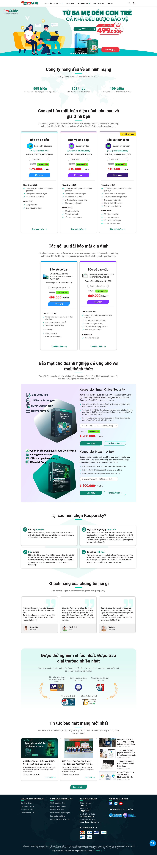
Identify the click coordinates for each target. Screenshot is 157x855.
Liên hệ (110, 3)
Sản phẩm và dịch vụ (53, 3)
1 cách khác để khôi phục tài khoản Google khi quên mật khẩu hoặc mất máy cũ (126, 752)
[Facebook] (110, 803)
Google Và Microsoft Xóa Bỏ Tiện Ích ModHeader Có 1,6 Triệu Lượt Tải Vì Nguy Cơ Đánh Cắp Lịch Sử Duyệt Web (125, 774)
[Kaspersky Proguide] (29, 3)
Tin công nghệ (83, 3)
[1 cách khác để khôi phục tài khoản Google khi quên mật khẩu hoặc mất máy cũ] (107, 753)
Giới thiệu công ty (26, 803)
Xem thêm (49, 777)
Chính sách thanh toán (57, 803)
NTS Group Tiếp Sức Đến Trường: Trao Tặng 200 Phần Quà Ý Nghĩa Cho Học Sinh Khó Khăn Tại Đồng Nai (78, 762)
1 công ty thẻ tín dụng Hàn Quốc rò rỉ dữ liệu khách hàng (125, 763)
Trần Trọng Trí (100, 851)
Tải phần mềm (98, 3)
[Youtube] (115, 803)
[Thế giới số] (129, 815)
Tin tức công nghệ (27, 809)
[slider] (78, 31)
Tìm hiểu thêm (38, 229)
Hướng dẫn (70, 3)
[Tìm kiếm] (129, 3)
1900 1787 (84, 811)
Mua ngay (39, 175)
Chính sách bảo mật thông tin (60, 813)
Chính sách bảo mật (27, 806)
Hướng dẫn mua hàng (57, 816)
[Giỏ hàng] (134, 3)
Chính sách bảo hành (57, 809)
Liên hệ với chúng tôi (27, 813)
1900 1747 (84, 805)
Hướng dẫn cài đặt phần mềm (60, 819)
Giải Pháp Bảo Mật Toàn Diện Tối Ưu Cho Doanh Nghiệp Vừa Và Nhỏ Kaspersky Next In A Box (39, 762)
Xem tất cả (77, 787)
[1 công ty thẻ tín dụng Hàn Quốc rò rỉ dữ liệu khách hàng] (107, 764)
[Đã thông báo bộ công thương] (115, 815)
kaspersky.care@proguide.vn (90, 822)
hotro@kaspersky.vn (87, 816)
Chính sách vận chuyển (58, 806)
